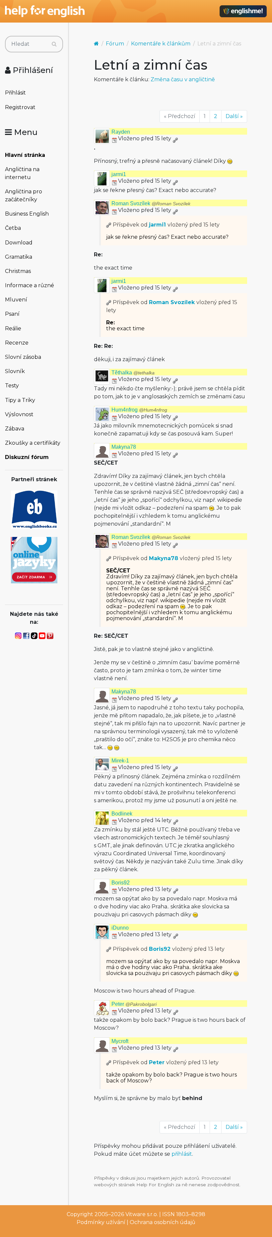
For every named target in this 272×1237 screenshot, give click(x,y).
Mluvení (16, 299)
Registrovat (20, 107)
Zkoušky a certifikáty (32, 443)
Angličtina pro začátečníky (23, 195)
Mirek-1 (120, 760)
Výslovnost (19, 414)
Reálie (13, 328)
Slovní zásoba (23, 357)
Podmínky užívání (101, 1222)
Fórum (115, 43)
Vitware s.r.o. (141, 1214)
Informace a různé (29, 285)
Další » (234, 116)
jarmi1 (118, 174)
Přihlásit (15, 93)
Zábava (14, 428)
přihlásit (181, 1154)
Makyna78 (123, 447)
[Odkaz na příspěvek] (108, 225)
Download (19, 242)
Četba (13, 228)
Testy (12, 385)
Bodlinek (121, 813)
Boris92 (120, 882)
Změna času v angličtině (183, 79)
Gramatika (18, 257)
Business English (27, 214)
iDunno (120, 928)
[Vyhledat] (54, 44)
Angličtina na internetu (22, 173)
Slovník (15, 371)
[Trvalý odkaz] (175, 138)
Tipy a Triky (20, 400)
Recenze (17, 343)
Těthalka (133, 372)
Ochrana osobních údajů (162, 1222)
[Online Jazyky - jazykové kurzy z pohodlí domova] (34, 559)
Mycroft (119, 1041)
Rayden (120, 132)
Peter (134, 1004)
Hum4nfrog (139, 410)
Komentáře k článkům (160, 43)
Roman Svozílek (150, 203)
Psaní (12, 314)
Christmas (18, 271)
